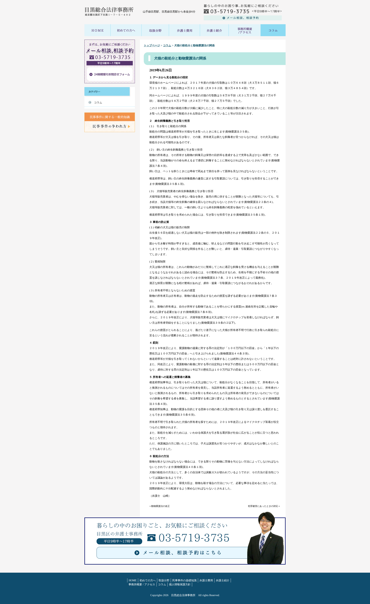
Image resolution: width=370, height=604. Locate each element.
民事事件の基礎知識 (184, 580)
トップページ (152, 45)
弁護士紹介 (222, 580)
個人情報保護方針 (180, 584)
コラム (167, 45)
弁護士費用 (206, 580)
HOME (133, 580)
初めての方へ (148, 580)
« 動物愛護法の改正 (160, 506)
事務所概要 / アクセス (142, 584)
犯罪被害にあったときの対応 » (264, 506)
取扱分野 (164, 580)
